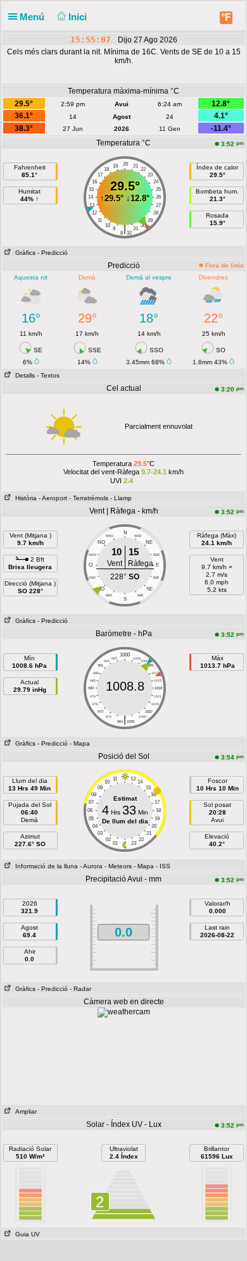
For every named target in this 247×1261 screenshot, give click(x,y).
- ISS (163, 866)
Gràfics (23, 252)
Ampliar (24, 1111)
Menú (33, 16)
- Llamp (121, 498)
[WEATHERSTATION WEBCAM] (124, 1011)
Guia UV (25, 1234)
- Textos (48, 375)
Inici (79, 16)
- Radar (80, 988)
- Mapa (80, 743)
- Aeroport (53, 498)
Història (24, 498)
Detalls (23, 375)
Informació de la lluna (44, 866)
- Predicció (52, 252)
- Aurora (91, 866)
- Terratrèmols (88, 498)
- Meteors (118, 866)
